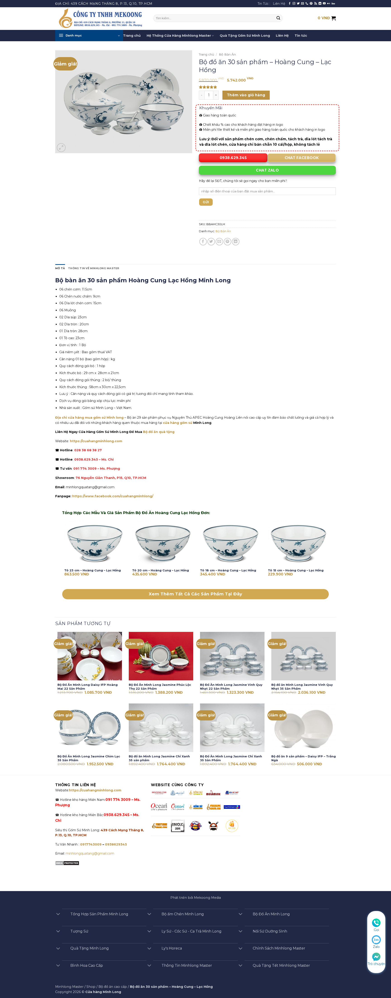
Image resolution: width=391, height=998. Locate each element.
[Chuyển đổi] (58, 914)
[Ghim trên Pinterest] (227, 241)
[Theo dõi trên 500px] (333, 3)
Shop (90, 987)
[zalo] (376, 940)
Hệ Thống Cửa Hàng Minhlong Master (179, 36)
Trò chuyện (376, 964)
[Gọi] (376, 923)
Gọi (376, 930)
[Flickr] (328, 3)
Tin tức (301, 36)
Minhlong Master (69, 987)
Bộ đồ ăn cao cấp (112, 987)
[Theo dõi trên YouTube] (324, 3)
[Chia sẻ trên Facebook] (203, 241)
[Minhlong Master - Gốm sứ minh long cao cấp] (101, 18)
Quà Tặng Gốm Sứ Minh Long (245, 36)
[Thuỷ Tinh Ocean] (177, 807)
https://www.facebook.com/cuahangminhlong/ (112, 496)
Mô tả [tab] (60, 268)
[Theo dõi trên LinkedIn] (320, 3)
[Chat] (376, 956)
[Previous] (62, 554)
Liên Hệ (279, 4)
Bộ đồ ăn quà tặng (158, 432)
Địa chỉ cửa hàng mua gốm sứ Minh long (89, 418)
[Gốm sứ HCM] (195, 807)
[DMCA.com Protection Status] (67, 863)
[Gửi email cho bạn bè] (219, 241)
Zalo (376, 947)
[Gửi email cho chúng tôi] (302, 3)
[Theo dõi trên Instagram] (294, 3)
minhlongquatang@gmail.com (90, 853)
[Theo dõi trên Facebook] (289, 3)
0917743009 (90, 844)
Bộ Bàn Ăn (227, 54)
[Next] (328, 554)
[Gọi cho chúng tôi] (306, 3)
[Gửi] (278, 18)
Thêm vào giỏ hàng (246, 95)
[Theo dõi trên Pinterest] (311, 3)
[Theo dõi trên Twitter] (298, 3)
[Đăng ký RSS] (315, 3)
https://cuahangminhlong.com (96, 441)
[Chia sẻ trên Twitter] (211, 241)
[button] (89, 35)
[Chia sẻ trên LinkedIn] (235, 241)
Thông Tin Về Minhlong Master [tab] (93, 268)
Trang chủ (132, 36)
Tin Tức (263, 4)
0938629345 (116, 844)
